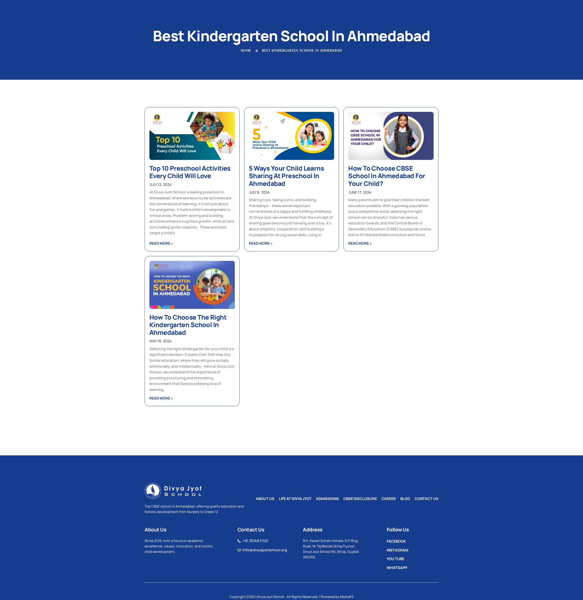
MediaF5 (347, 596)
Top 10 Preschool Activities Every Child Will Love (189, 172)
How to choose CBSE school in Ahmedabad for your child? (386, 176)
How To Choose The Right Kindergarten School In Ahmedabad (187, 325)
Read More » (161, 243)
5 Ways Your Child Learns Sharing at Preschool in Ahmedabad (286, 176)
